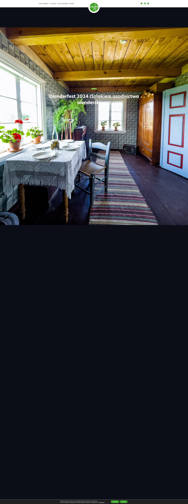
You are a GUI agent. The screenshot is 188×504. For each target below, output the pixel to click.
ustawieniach (102, 502)
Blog (59, 3)
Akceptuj (115, 501)
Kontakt (71, 3)
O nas (40, 3)
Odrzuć (123, 501)
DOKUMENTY (64, 3)
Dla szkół (53, 3)
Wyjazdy (94, 88)
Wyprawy (45, 3)
